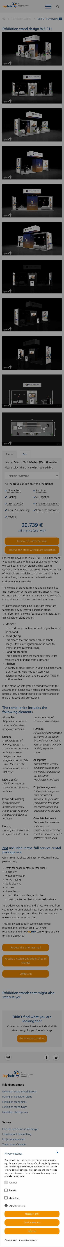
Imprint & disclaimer (28, 1240)
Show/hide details (17, 1206)
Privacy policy (11, 1240)
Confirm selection (32, 1222)
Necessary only (32, 1214)
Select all (32, 1231)
